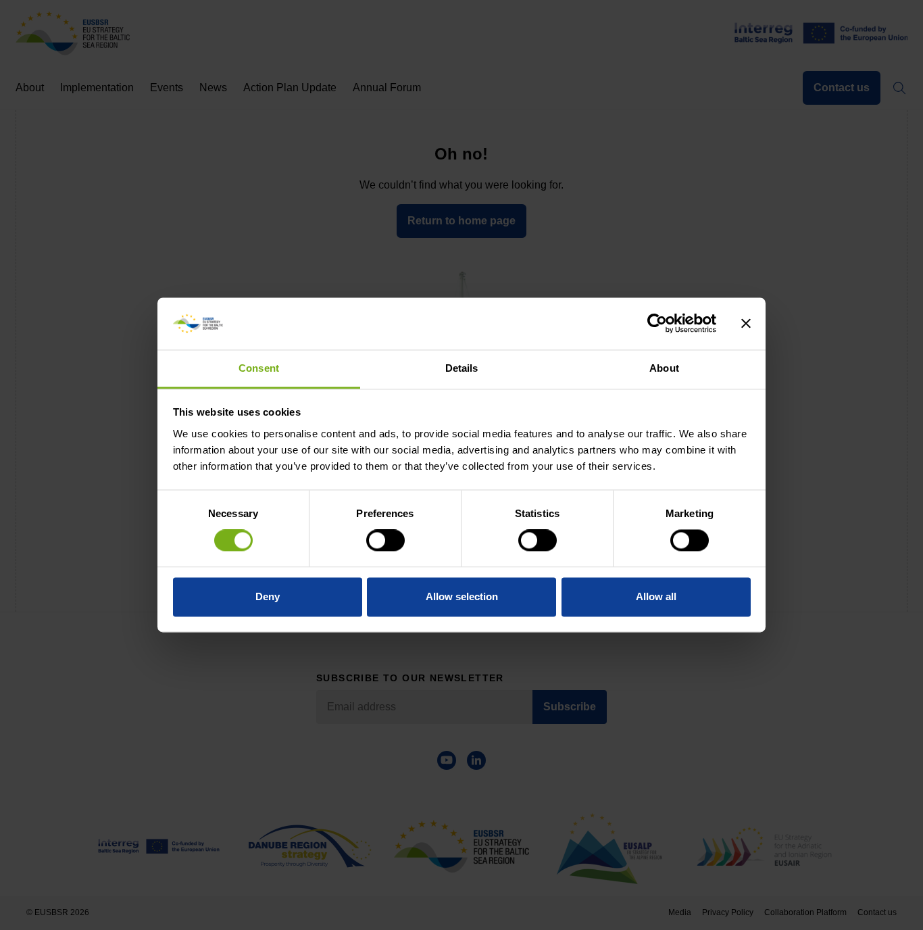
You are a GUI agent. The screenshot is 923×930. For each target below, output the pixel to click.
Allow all (656, 596)
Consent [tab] (259, 368)
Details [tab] (461, 368)
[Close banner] (746, 323)
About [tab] (664, 368)
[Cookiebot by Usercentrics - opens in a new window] (657, 324)
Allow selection (462, 596)
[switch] (385, 541)
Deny (267, 596)
